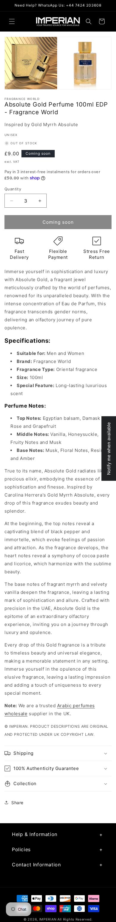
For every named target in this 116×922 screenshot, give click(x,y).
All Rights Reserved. (75, 919)
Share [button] (17, 802)
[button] (11, 21)
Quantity (12, 189)
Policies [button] (21, 849)
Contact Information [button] (36, 865)
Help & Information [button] (34, 834)
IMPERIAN (48, 919)
